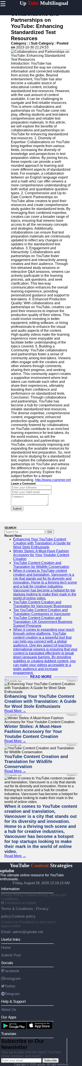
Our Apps (8, 1017)
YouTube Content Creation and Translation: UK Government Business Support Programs (42, 622)
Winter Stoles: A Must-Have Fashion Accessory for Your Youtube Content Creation (41, 555)
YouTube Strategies (41, 865)
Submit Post (11, 955)
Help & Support (13, 1001)
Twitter (10, 986)
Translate (8, 1034)
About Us (8, 1009)
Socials (7, 963)
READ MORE (41, 677)
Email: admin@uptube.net (22, 932)
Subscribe (50, 1060)
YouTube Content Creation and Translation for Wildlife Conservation (41, 565)
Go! (49, 531)
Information (10, 889)
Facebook (11, 971)
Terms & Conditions (17, 908)
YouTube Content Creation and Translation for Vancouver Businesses (42, 604)
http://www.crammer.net (53, 480)
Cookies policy (24, 916)
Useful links (10, 939)
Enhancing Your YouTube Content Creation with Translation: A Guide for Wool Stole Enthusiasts (42, 543)
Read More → (15, 711)
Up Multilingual (44, 3)
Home (6, 947)
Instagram (12, 978)
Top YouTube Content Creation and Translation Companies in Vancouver (41, 612)
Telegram (12, 994)
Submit (17, 508)
